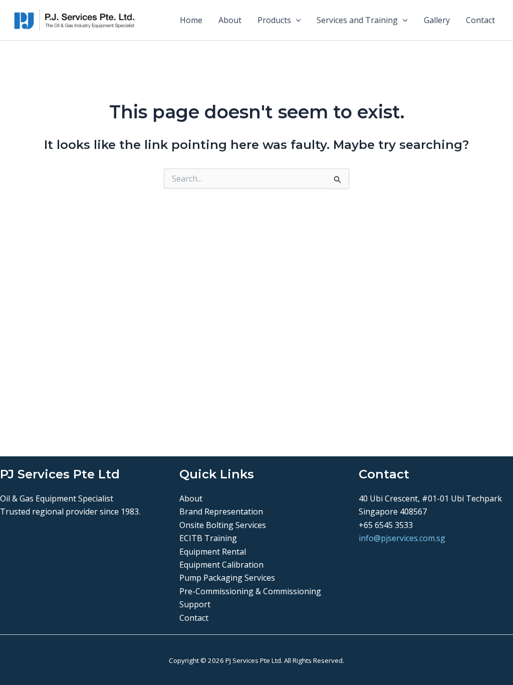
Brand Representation (221, 511)
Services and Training (357, 20)
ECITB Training (208, 538)
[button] (296, 20)
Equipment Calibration (221, 564)
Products (274, 20)
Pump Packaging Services (227, 577)
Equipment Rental (212, 551)
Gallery (437, 20)
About (229, 20)
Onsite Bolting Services (222, 525)
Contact (480, 20)
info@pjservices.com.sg (402, 538)
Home (191, 20)
